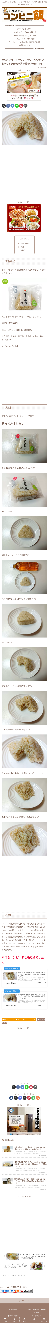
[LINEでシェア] (17, 106)
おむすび (42, 1019)
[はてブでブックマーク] (12, 106)
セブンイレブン (9, 1019)
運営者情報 (13, 1309)
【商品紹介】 (24, 244)
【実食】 (23, 247)
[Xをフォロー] (16, 1098)
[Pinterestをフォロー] (29, 1098)
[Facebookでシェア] (8, 106)
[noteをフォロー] (25, 1098)
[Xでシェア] (4, 106)
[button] (25, 106)
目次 (21, 239)
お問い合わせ (13, 1316)
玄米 (5, 1023)
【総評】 (23, 250)
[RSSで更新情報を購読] (38, 1098)
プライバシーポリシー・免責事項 (36, 1311)
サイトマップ (36, 1316)
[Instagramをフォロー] (20, 1098)
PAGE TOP (25, 1301)
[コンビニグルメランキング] (26, 1291)
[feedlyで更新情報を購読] (33, 1098)
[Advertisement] (24, 172)
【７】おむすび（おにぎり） (26, 1019)
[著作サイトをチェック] (11, 1098)
